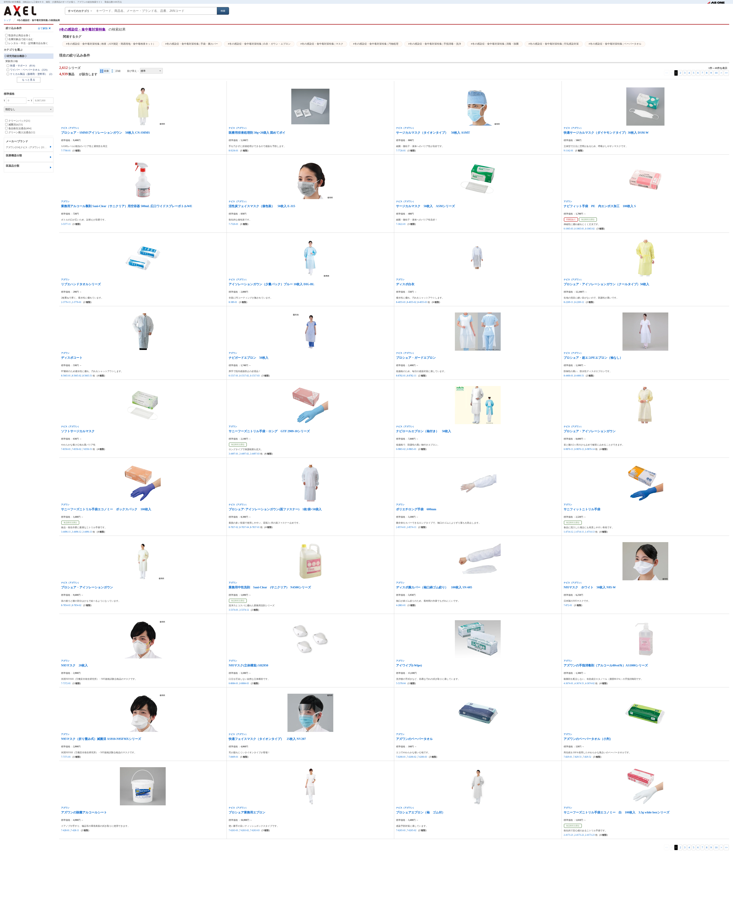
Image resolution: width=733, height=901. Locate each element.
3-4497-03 (255, 453)
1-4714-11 (579, 531)
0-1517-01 (233, 375)
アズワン (65, 201)
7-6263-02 (244, 830)
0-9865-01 (411, 449)
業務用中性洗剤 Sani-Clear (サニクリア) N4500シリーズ (270, 587)
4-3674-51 (579, 683)
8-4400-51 (579, 375)
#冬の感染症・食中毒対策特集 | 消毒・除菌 (495, 44)
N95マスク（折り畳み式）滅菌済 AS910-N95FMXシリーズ (101, 738)
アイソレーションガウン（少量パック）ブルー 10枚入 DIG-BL (271, 284)
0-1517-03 (255, 375)
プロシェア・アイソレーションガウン (590, 431)
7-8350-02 (76, 449)
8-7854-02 (76, 605)
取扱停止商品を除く (19, 35)
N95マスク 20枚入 (74, 665)
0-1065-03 (568, 228)
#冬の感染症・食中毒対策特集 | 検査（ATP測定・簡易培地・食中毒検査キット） (110, 44)
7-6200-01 (401, 757)
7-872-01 (568, 605)
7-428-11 (75, 830)
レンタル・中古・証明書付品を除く (28, 43)
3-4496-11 (66, 531)
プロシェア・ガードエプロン (416, 357)
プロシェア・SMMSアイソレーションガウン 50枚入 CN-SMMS (105, 132)
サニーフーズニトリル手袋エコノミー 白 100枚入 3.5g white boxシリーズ (616, 812)
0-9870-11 (568, 449)
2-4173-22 (579, 835)
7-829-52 (587, 757)
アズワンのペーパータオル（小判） (588, 738)
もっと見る (28, 79)
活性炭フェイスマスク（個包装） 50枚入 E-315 (262, 206)
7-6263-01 (233, 830)
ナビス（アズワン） (70, 128)
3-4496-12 (76, 531)
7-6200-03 (422, 757)
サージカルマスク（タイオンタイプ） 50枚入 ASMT (433, 132)
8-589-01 (233, 302)
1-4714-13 (590, 531)
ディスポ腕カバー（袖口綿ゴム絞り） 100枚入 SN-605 (434, 587)
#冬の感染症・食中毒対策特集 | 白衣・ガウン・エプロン (259, 44)
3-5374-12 (244, 610)
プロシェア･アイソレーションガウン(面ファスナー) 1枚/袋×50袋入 (275, 509)
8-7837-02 (233, 527)
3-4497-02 (244, 453)
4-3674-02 (590, 683)
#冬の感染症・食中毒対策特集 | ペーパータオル (615, 44)
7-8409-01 (233, 757)
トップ (7, 20)
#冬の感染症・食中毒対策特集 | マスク (321, 44)
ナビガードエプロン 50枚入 (248, 357)
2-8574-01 (401, 527)
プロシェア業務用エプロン (247, 812)
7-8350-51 (87, 449)
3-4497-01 (233, 453)
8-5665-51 (87, 375)
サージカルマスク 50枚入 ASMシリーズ (425, 206)
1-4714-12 (568, 531)
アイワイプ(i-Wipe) (409, 665)
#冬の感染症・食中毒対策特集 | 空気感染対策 (554, 44)
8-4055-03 (422, 302)
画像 (106, 70)
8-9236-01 (233, 150)
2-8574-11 (411, 527)
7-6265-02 (411, 830)
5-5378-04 (401, 683)
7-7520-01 (233, 224)
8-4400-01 (568, 375)
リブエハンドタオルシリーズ (81, 284)
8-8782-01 (401, 375)
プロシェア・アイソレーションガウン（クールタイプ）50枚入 (606, 284)
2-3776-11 (66, 302)
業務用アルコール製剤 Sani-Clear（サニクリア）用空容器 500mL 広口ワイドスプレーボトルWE (126, 206)
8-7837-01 (255, 527)
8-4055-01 (401, 302)
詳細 (117, 70)
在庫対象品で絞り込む (20, 39)
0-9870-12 (579, 449)
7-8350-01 (66, 449)
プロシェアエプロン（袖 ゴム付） (420, 812)
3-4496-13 (87, 531)
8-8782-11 (411, 375)
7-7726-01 (401, 150)
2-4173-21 (568, 835)
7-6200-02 (411, 757)
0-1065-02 (590, 228)
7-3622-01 (401, 224)
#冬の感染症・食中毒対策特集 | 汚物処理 (375, 44)
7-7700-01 (66, 150)
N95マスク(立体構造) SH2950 (248, 665)
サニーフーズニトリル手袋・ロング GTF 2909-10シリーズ (269, 431)
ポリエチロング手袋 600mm (416, 509)
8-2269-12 (579, 302)
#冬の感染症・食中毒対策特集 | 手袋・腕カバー (191, 44)
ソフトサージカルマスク (78, 431)
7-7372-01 (66, 683)
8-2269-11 (568, 302)
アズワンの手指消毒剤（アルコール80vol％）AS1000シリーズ (606, 665)
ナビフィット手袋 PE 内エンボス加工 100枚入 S (600, 206)
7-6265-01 (401, 830)
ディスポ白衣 (405, 284)
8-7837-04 (244, 527)
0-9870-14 (590, 449)
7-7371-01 (66, 757)
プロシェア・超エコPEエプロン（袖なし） (593, 357)
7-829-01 (568, 757)
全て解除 (43, 28)
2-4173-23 (590, 835)
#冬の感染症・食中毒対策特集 (82, 29)
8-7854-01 (66, 605)
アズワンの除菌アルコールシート (84, 812)
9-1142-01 (568, 150)
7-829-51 (577, 757)
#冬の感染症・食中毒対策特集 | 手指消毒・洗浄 (434, 44)
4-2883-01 (401, 605)
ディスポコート (71, 357)
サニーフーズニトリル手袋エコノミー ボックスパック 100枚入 (106, 509)
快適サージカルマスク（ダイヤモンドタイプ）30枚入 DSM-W (606, 132)
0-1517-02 (244, 375)
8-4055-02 (411, 302)
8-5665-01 (66, 375)
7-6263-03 (255, 830)
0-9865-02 (401, 449)
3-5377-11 (66, 224)
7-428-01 (65, 830)
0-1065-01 (579, 228)
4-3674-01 (568, 683)
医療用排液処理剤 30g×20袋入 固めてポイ (257, 132)
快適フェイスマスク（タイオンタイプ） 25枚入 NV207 (267, 738)
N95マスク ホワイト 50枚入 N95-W (590, 587)
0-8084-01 (233, 683)
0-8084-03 (244, 683)
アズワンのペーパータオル (414, 738)
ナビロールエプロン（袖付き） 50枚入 (423, 431)
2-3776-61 (76, 302)
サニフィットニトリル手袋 (582, 509)
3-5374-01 (233, 610)
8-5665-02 (76, 375)
